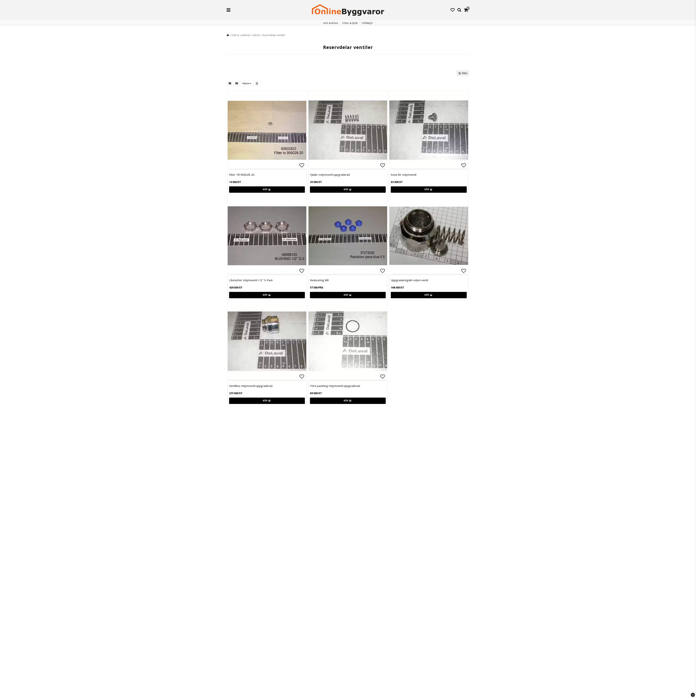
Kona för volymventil (403, 174)
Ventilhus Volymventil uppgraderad (250, 386)
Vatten (256, 35)
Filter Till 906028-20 (241, 174)
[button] (453, 9)
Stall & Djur (350, 23)
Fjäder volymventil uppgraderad (330, 174)
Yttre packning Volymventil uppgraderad (335, 386)
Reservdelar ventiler (273, 35)
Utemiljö (367, 23)
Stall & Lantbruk (240, 35)
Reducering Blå (319, 280)
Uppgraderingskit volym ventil (409, 280)
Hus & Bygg (330, 23)
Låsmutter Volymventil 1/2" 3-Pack (251, 280)
